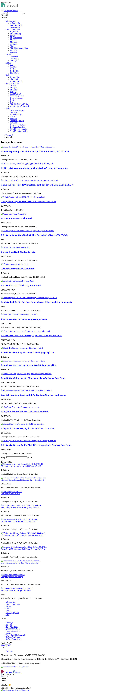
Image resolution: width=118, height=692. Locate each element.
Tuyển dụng (14, 58)
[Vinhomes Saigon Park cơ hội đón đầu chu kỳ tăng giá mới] (23, 478)
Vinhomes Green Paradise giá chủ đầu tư (16, 591)
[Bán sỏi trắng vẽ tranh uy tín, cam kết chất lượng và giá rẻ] (23, 361)
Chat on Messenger (21, 690)
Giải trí (12, 117)
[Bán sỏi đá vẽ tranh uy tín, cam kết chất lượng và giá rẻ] (22, 348)
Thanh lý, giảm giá (17, 121)
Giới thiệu (9, 623)
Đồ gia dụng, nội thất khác (20, 106)
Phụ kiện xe (14, 73)
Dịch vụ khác (15, 77)
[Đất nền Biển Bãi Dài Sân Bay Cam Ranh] (17, 281)
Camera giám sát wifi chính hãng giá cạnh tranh (24, 319)
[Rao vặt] (9, 8)
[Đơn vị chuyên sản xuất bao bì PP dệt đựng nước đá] (21, 505)
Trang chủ (9, 135)
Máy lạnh (13, 90)
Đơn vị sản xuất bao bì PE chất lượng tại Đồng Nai (19, 563)
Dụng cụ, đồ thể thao (17, 125)
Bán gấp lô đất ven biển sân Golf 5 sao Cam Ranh (25, 411)
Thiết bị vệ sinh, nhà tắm (19, 104)
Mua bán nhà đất (16, 25)
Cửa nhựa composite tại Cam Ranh (17, 268)
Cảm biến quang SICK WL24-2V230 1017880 (18, 521)
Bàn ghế (13, 92)
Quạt (12, 100)
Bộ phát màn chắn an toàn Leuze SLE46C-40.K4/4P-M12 (22, 535)
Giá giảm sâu (15, 23)
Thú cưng (13, 112)
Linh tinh (13, 119)
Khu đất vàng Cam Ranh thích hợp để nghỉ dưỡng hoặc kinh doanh (33, 395)
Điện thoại (14, 31)
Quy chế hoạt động (12, 629)
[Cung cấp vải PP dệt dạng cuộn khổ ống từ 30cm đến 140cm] (24, 547)
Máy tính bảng (15, 34)
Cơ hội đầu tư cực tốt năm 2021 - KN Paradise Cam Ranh (28, 201)
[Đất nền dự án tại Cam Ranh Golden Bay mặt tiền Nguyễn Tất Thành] (27, 231)
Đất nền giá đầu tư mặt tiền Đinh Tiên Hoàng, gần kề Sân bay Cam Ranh (36, 445)
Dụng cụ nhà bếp (16, 98)
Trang (3, 458)
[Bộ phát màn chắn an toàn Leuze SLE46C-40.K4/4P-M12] (23, 533)
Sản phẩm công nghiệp (18, 129)
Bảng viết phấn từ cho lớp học (12, 577)
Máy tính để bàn (16, 38)
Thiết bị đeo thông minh (19, 48)
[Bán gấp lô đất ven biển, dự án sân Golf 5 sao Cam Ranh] (22, 424)
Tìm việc (13, 61)
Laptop (12, 36)
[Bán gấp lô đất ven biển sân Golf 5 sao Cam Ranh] (20, 407)
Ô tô (11, 65)
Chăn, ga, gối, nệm (17, 96)
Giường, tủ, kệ (15, 94)
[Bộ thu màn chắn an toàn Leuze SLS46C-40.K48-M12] (22, 464)
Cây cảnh (13, 123)
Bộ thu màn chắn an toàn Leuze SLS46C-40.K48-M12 (21, 466)
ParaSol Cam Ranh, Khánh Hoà (16, 218)
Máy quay (14, 42)
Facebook (9, 651)
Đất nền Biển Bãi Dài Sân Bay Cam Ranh (21, 285)
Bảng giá (9, 625)
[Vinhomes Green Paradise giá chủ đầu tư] (16, 588)
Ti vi (11, 46)
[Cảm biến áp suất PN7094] (11, 492)
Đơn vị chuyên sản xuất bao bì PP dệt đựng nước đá (20, 508)
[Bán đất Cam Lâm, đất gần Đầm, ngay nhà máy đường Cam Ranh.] (26, 374)
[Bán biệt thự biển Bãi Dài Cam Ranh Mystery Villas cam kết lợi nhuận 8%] (29, 298)
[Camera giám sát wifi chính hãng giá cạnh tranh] (19, 314)
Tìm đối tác (14, 79)
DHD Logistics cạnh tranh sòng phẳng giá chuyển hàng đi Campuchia (34, 168)
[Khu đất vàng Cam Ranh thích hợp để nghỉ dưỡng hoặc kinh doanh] (26, 390)
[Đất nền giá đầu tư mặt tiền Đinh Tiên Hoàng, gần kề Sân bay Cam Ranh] (28, 441)
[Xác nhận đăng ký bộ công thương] (14, 667)
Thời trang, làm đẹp (17, 110)
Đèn (11, 102)
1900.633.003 (6, 645)
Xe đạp (12, 69)
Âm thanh (13, 44)
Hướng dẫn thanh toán (14, 639)
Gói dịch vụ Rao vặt (11, 11)
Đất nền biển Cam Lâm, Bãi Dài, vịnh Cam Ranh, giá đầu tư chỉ (31, 335)
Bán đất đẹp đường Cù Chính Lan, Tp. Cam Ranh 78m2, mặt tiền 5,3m (35, 151)
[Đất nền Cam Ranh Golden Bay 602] (15, 247)
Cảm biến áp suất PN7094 (10, 494)
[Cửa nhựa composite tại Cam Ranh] (14, 264)
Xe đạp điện (14, 71)
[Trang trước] (2, 460)
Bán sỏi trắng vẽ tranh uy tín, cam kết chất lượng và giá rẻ (28, 365)
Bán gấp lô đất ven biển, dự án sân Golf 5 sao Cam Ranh (28, 428)
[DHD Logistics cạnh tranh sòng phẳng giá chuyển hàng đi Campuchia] (27, 164)
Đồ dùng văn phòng (17, 127)
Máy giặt (13, 88)
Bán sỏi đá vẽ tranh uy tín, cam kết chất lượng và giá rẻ (27, 352)
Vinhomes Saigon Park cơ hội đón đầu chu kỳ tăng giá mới (22, 480)
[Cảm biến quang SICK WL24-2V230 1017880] (19, 519)
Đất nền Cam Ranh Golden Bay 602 (18, 252)
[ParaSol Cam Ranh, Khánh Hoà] (13, 214)
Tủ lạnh (13, 85)
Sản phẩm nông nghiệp (18, 131)
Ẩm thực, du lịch (16, 114)
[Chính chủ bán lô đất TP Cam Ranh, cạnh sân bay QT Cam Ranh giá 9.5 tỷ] (29, 180)
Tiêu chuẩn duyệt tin (13, 631)
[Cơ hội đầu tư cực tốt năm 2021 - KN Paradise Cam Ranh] (23, 197)
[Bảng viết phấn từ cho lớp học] (13, 575)
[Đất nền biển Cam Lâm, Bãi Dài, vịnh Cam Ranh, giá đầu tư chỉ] (25, 331)
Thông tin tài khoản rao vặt (15, 635)
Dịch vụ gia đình (16, 81)
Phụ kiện (13, 50)
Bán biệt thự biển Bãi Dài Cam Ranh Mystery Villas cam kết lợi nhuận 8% (36, 302)
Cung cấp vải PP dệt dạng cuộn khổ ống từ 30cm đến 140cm (23, 549)
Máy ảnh (13, 40)
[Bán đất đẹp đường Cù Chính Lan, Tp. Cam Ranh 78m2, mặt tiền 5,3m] (28, 147)
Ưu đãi (8, 633)
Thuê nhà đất (15, 27)
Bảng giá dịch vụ (12, 627)
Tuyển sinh (14, 56)
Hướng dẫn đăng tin (13, 637)
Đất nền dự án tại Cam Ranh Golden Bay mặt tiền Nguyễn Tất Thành (34, 235)
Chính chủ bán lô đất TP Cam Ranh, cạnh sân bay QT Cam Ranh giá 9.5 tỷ (37, 185)
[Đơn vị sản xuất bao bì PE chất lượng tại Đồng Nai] (20, 561)
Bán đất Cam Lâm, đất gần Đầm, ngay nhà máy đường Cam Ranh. (33, 378)
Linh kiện (13, 52)
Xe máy (13, 67)
